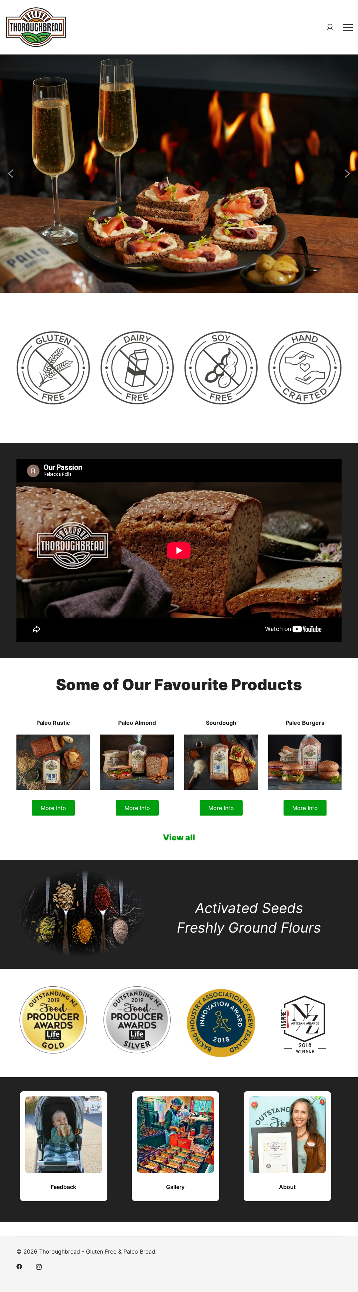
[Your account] (330, 27)
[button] (10, 173)
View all (179, 837)
